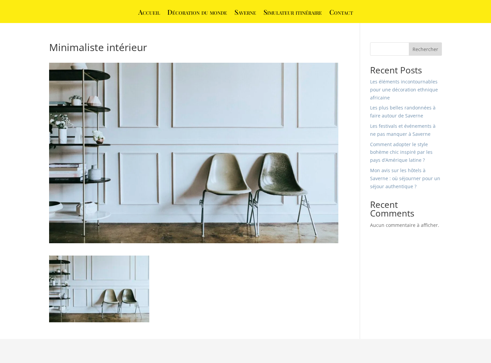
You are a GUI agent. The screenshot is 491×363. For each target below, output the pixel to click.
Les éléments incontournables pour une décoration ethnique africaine (404, 89)
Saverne (245, 13)
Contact (341, 13)
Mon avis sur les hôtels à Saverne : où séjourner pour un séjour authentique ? (405, 178)
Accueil (149, 13)
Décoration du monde (197, 13)
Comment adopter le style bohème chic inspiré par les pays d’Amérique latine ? (401, 152)
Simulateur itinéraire (293, 13)
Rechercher (425, 49)
